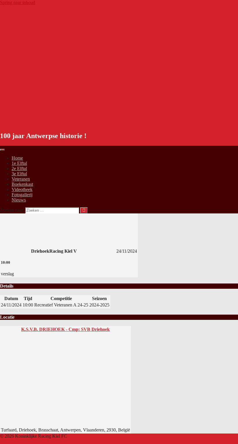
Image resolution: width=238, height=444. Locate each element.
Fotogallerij (22, 194)
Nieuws (19, 199)
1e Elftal (19, 163)
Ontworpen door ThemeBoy (26, 441)
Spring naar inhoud (17, 2)
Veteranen (21, 178)
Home (17, 158)
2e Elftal (19, 168)
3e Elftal (19, 173)
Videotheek (22, 189)
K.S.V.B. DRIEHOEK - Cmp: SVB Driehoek (65, 329)
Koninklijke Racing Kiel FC (56, 120)
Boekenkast (22, 184)
